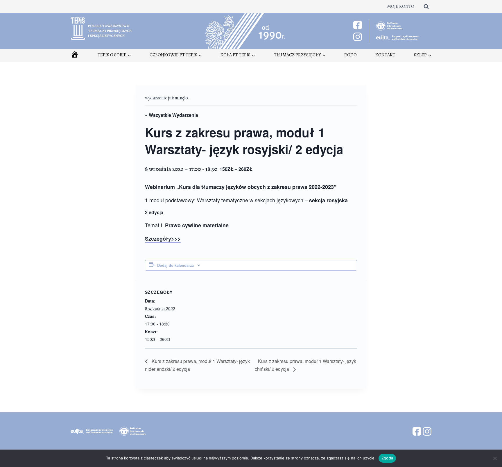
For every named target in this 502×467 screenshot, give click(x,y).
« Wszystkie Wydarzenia (171, 115)
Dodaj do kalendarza (175, 265)
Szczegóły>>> (163, 238)
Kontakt (385, 55)
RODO (350, 55)
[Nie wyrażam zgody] (495, 458)
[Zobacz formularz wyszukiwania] (426, 6)
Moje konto (400, 6)
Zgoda (387, 458)
